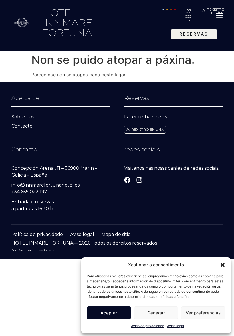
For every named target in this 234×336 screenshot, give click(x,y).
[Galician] (163, 9)
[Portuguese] (171, 9)
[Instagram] (139, 180)
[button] (222, 265)
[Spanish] (167, 9)
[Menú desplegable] (219, 15)
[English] (175, 9)
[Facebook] (127, 180)
